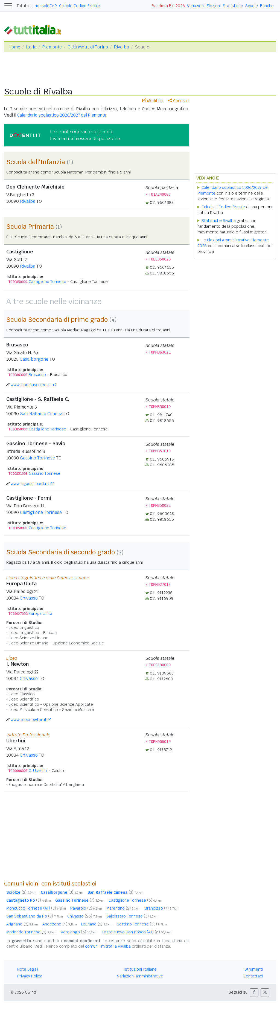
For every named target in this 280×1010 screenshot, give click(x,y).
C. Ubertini (38, 770)
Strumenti (253, 969)
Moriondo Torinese (31, 932)
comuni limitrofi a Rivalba (108, 946)
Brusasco (37, 374)
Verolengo (79, 932)
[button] (254, 992)
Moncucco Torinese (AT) (36, 908)
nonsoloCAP (46, 5)
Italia (31, 47)
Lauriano (96, 924)
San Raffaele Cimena (41, 413)
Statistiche (233, 5)
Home (14, 47)
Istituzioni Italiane (140, 969)
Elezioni (214, 5)
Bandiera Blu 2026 (168, 5)
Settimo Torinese (142, 924)
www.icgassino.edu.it (30, 483)
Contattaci (253, 976)
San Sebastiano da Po (34, 916)
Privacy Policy (29, 976)
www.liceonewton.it (28, 719)
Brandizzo (162, 908)
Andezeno (59, 924)
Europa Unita (40, 613)
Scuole (251, 5)
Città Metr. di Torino (88, 47)
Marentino (123, 908)
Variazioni (196, 5)
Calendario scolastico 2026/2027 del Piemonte (61, 115)
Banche (267, 5)
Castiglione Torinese (47, 281)
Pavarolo (86, 908)
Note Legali (27, 969)
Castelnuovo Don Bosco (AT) (136, 932)
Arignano (22, 924)
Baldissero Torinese (132, 916)
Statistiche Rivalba (219, 220)
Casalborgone (34, 359)
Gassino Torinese (37, 458)
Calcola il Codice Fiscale (223, 206)
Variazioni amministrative (140, 976)
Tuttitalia (25, 5)
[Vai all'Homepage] (35, 29)
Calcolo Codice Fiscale (79, 5)
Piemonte (52, 47)
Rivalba (121, 47)
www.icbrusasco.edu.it (31, 384)
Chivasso (29, 598)
